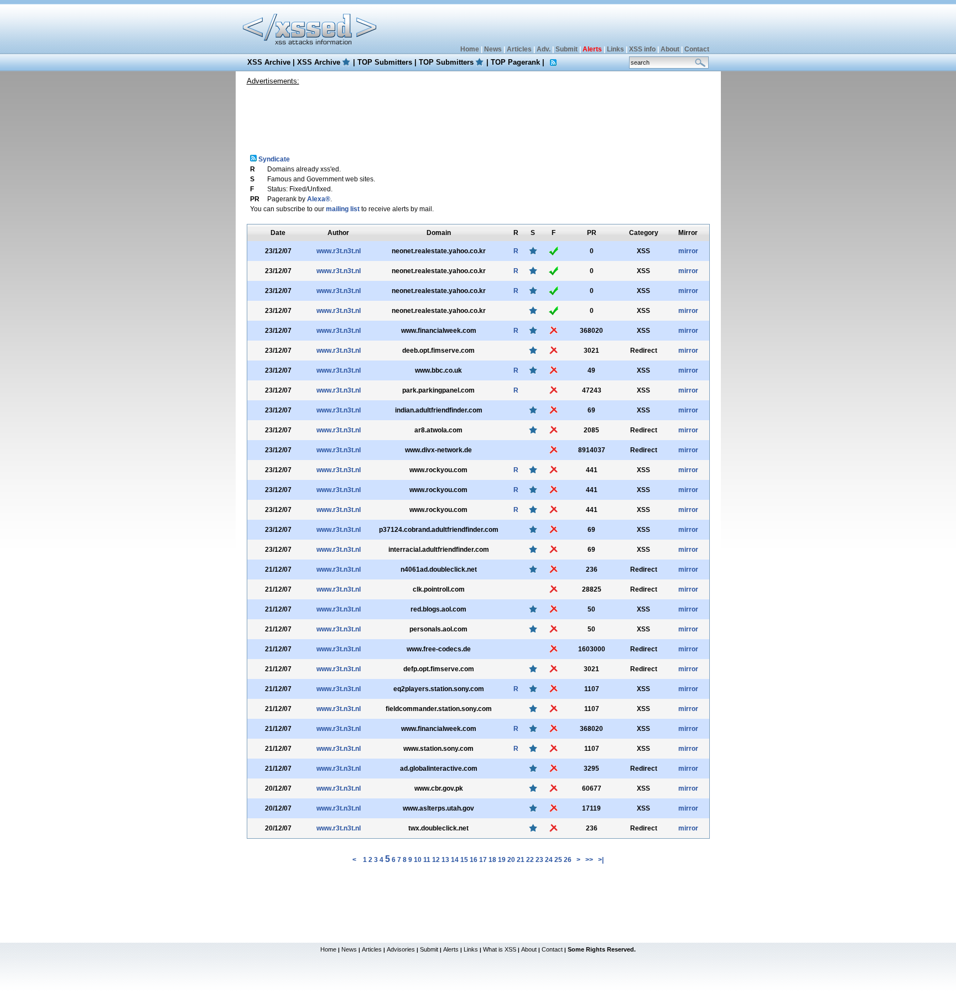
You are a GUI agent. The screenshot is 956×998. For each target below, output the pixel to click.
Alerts (451, 949)
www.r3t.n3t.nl (338, 251)
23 (539, 860)
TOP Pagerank (515, 62)
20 (511, 860)
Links (615, 49)
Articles (519, 49)
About (670, 49)
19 (502, 860)
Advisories (401, 949)
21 (520, 860)
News (493, 49)
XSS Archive (268, 62)
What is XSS (499, 949)
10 (418, 860)
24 (549, 860)
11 (426, 860)
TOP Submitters (384, 62)
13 (445, 860)
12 (436, 860)
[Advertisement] (478, 115)
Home (469, 49)
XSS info (642, 49)
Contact (696, 49)
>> (589, 860)
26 (567, 860)
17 (483, 860)
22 (530, 860)
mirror (688, 251)
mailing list (343, 209)
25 (558, 860)
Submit (566, 49)
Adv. (543, 49)
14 (455, 860)
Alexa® (318, 199)
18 (492, 860)
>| (601, 860)
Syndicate (273, 159)
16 (473, 860)
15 (464, 860)
